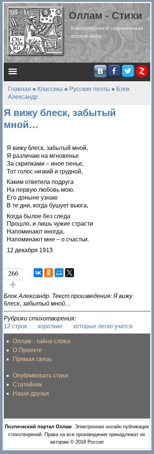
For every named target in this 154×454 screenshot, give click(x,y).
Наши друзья (31, 393)
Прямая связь (32, 359)
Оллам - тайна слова (41, 341)
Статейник (27, 384)
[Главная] (36, 31)
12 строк (15, 326)
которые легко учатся (103, 326)
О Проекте (27, 350)
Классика (50, 89)
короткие (50, 326)
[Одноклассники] (48, 272)
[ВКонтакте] (38, 272)
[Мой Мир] (59, 272)
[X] (69, 272)
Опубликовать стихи (40, 375)
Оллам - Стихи (105, 15)
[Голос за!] (13, 285)
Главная (19, 89)
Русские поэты (89, 89)
